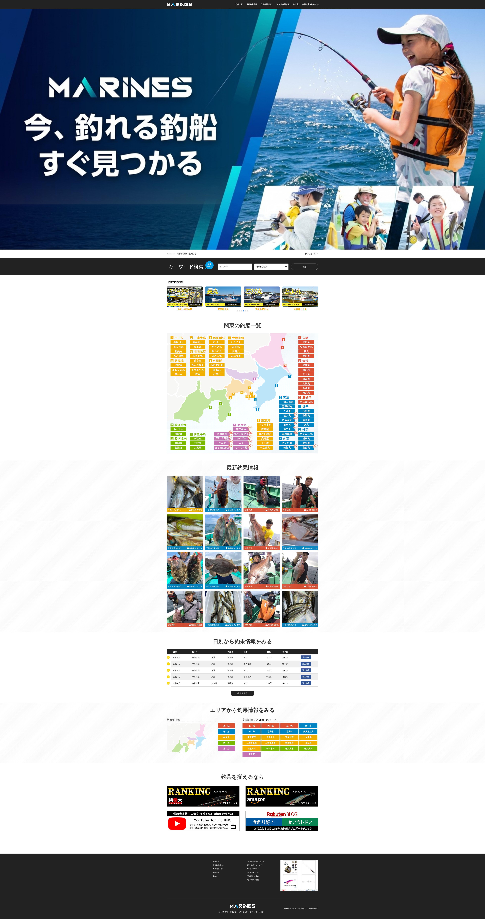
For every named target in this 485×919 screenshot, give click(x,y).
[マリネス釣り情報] (179, 4)
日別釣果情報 (266, 4)
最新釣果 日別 (218, 869)
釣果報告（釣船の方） (311, 4)
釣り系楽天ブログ (253, 872)
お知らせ (216, 861)
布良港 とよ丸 (223, 309)
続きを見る (242, 693)
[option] (242, 129)
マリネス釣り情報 (298, 909)
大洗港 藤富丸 (262, 309)
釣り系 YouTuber (252, 869)
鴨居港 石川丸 (184, 309)
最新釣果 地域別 (218, 865)
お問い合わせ (243, 912)
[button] (316, 298)
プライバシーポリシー (257, 912)
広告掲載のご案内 (253, 880)
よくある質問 (223, 912)
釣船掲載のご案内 (253, 876)
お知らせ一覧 (310, 253)
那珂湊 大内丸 (300, 309)
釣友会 (295, 4)
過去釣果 (305, 657)
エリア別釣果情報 (282, 4)
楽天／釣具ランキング (254, 865)
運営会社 (233, 912)
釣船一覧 (239, 4)
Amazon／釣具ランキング (256, 861)
